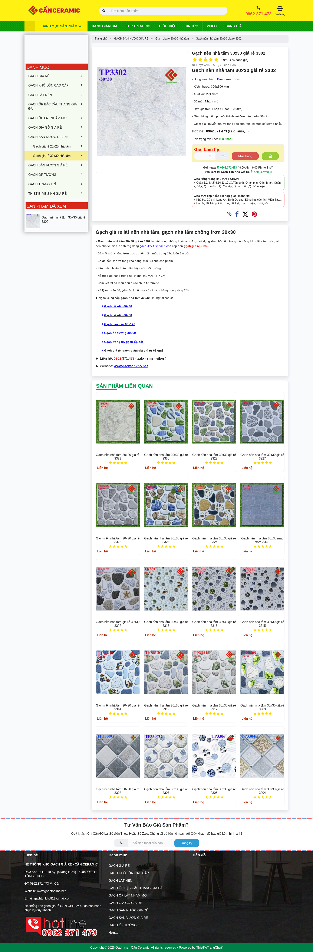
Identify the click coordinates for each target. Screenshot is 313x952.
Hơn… (113, 932)
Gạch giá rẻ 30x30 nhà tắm (52, 155)
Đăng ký (186, 843)
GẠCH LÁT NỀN (40, 95)
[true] (270, 156)
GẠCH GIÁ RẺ (38, 76)
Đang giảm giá (104, 26)
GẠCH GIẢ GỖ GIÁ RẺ (45, 127)
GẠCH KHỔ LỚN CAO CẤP (48, 85)
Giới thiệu (168, 26)
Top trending (138, 26)
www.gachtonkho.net (51, 891)
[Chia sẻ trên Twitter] (245, 214)
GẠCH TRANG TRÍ (42, 184)
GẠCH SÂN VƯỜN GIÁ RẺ (48, 165)
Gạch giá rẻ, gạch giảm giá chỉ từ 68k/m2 (133, 350)
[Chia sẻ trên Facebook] (237, 214)
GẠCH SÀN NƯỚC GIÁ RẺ (48, 137)
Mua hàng (245, 156)
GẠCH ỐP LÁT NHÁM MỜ (47, 118)
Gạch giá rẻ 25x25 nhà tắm (52, 146)
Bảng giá (233, 26)
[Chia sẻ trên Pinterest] (254, 214)
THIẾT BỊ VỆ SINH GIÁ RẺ (47, 193)
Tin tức (191, 26)
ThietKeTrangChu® (209, 947)
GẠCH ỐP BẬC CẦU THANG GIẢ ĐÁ (52, 106)
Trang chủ (101, 38)
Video (212, 26)
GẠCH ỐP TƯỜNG (42, 174)
